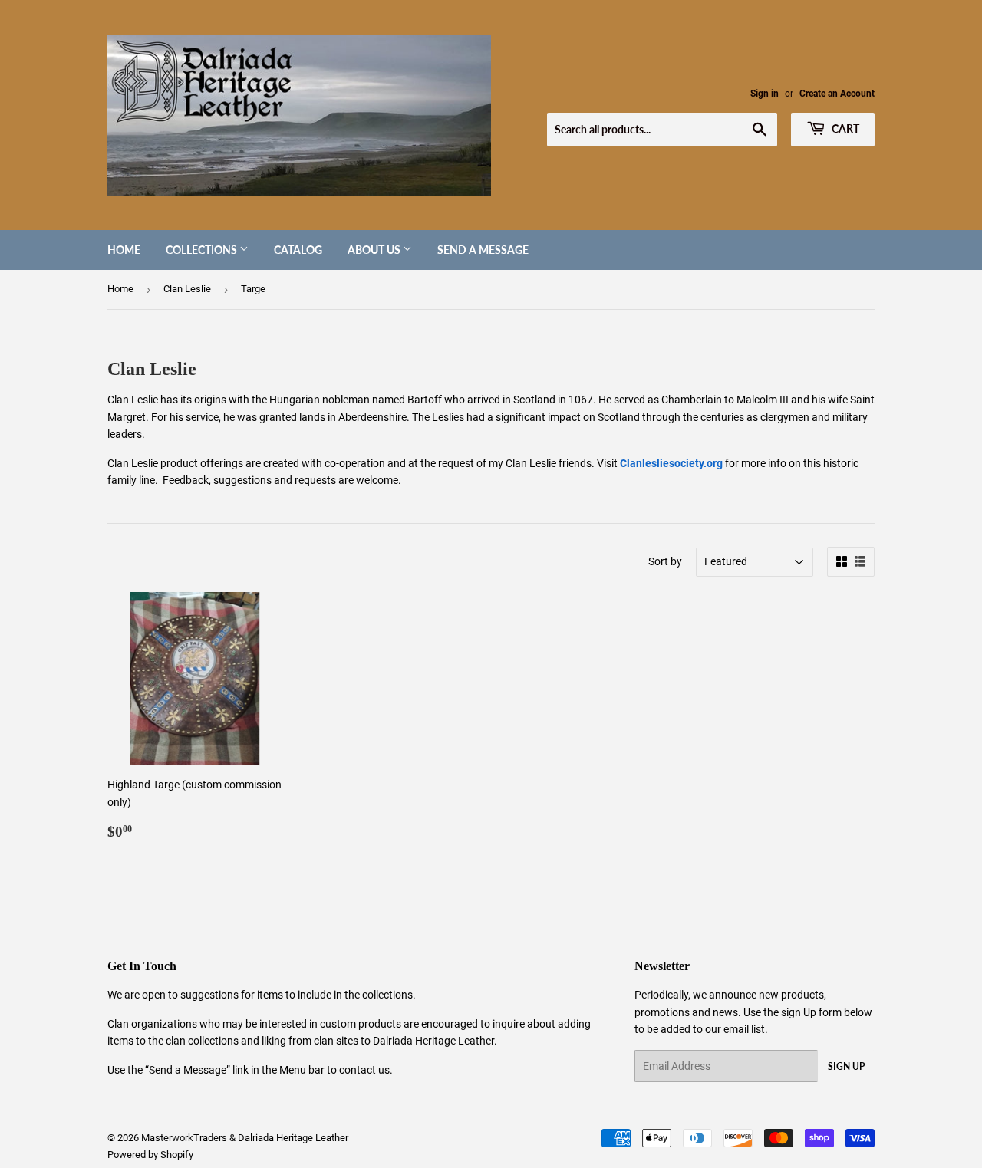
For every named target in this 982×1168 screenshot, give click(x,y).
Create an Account (837, 93)
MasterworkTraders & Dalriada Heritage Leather (244, 1137)
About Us (375, 249)
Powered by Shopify (150, 1154)
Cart (844, 128)
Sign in (764, 93)
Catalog (298, 249)
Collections (202, 249)
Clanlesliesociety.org (671, 463)
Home (123, 249)
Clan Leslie (187, 288)
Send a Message (483, 249)
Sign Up (846, 1066)
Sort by (665, 561)
